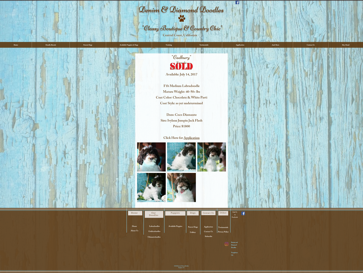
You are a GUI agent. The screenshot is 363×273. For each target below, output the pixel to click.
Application (192, 138)
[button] (151, 157)
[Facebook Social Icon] (237, 2)
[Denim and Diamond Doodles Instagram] (226, 244)
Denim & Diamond (169, 9)
